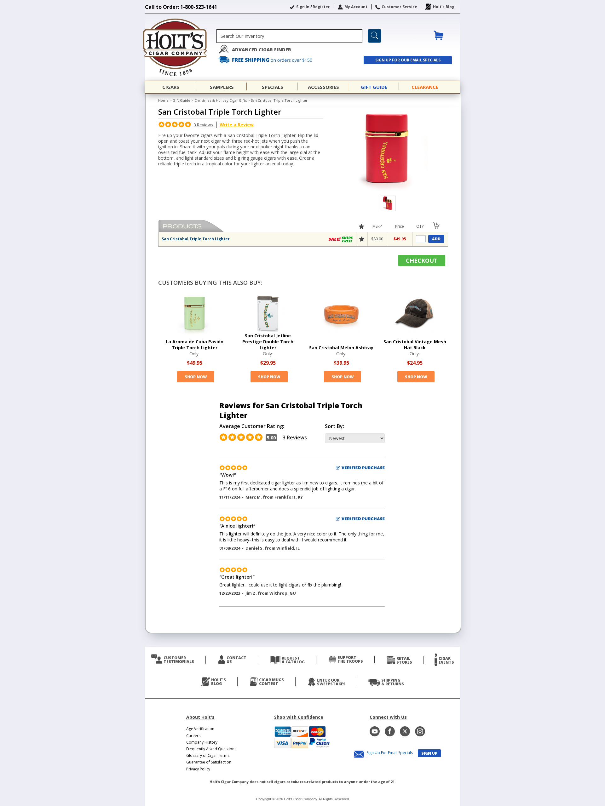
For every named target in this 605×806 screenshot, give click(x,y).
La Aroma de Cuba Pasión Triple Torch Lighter (194, 345)
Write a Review (237, 125)
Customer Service (399, 6)
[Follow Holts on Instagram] (420, 731)
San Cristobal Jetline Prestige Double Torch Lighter (267, 342)
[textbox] (289, 36)
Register (321, 6)
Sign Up (429, 753)
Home (163, 100)
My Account (355, 6)
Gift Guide (181, 100)
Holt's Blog (443, 6)
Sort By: (334, 426)
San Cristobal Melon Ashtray (341, 348)
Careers (193, 735)
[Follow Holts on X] (405, 731)
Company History (201, 742)
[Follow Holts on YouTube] (375, 731)
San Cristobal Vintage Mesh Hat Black (414, 345)
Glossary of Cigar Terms (207, 755)
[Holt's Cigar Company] (180, 47)
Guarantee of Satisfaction (208, 762)
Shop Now (196, 377)
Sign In (302, 6)
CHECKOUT (422, 260)
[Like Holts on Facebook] (390, 731)
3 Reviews (203, 125)
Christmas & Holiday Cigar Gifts (220, 100)
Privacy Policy (198, 769)
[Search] (374, 36)
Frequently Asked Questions (211, 749)
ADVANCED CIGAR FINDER (261, 50)
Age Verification (200, 728)
